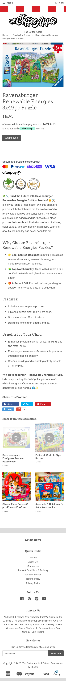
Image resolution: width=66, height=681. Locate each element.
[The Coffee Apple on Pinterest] (29, 599)
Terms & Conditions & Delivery (33, 570)
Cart (61, 2)
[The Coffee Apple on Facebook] (22, 599)
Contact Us (33, 566)
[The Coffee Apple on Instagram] (36, 599)
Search (33, 557)
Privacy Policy (33, 583)
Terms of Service (33, 574)
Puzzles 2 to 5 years (21, 35)
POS (43, 663)
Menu (9, 2)
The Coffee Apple (31, 663)
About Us (33, 561)
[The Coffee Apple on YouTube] (44, 599)
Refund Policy (33, 578)
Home (5, 35)
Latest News (33, 539)
